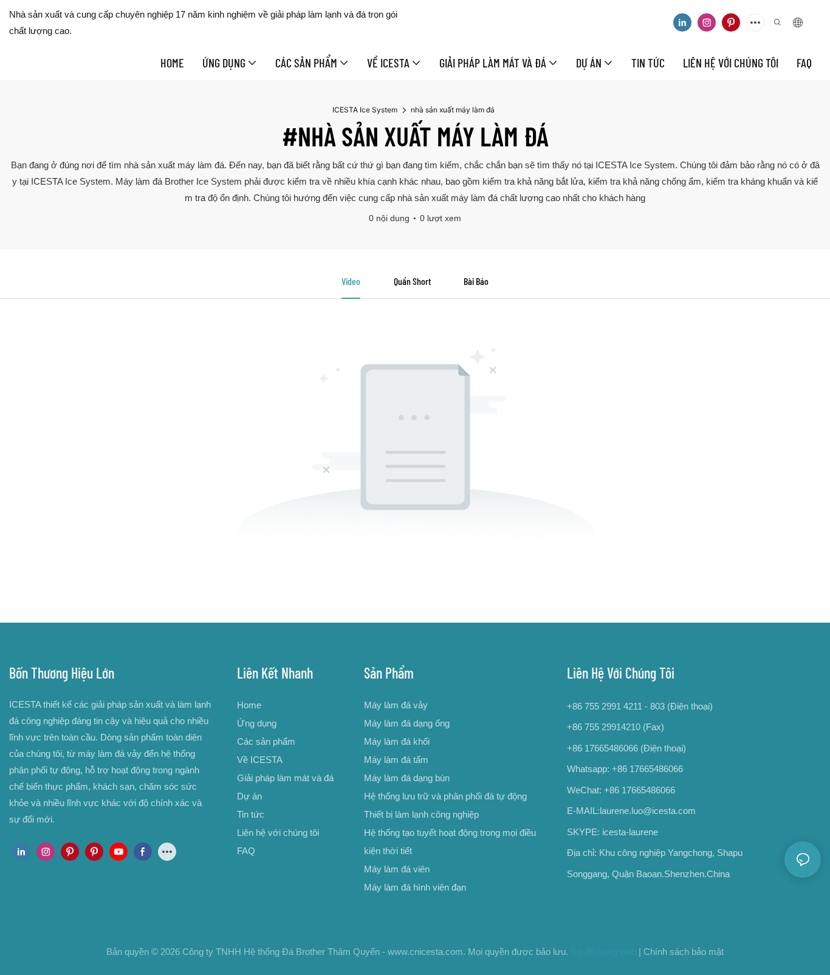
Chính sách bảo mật (683, 951)
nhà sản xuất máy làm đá (453, 109)
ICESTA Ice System (364, 109)
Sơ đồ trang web (603, 951)
